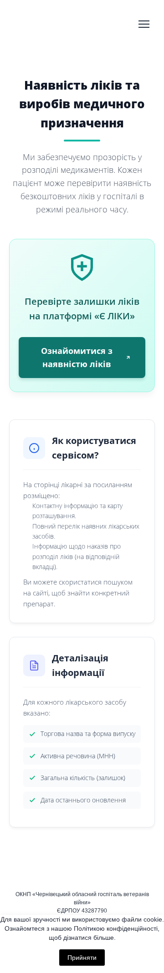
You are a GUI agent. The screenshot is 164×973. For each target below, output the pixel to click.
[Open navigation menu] (144, 24)
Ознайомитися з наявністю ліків (77, 357)
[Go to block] (35, 24)
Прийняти (82, 957)
